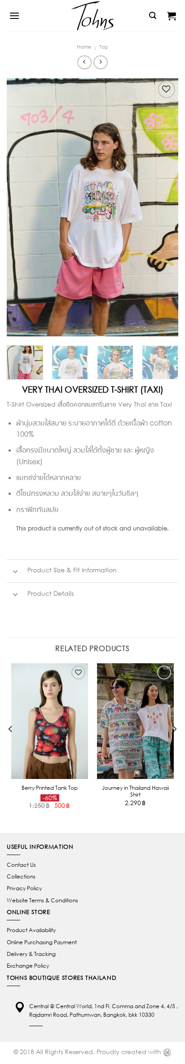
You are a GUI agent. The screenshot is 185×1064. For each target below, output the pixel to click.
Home (84, 47)
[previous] (21, 207)
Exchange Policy (28, 965)
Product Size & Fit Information (71, 570)
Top (103, 47)
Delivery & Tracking (31, 954)
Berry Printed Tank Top (50, 787)
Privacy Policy (24, 888)
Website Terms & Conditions (42, 900)
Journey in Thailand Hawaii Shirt (135, 791)
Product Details (50, 593)
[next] (163, 207)
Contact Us (21, 864)
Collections (21, 876)
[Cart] (171, 16)
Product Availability (31, 930)
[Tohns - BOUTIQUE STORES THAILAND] (92, 15)
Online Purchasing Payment (42, 942)
